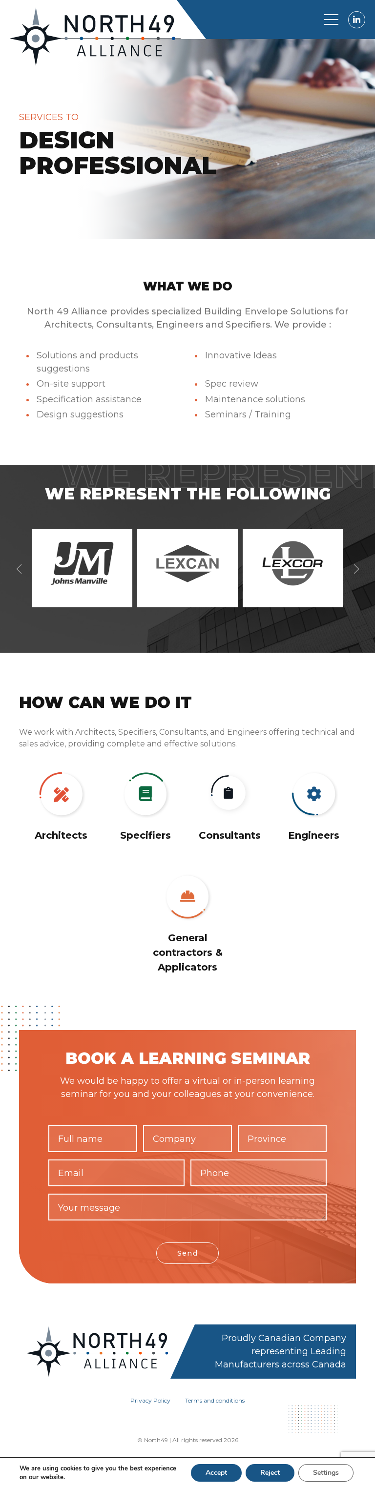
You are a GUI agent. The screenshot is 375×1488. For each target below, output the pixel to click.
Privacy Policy (150, 1400)
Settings (326, 1472)
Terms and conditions (215, 1400)
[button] (356, 569)
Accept (216, 1472)
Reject (270, 1472)
